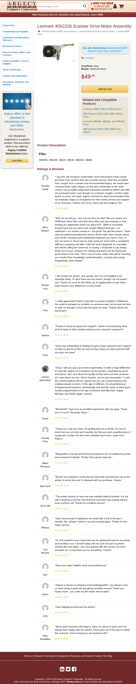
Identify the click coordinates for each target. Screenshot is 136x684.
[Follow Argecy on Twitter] (68, 669)
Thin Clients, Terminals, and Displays (16, 83)
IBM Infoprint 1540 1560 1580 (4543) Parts (102, 115)
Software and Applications (15, 76)
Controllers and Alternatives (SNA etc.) (16, 38)
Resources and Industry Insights (86, 656)
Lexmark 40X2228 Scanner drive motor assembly (105, 49)
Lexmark (89, 57)
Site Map (107, 656)
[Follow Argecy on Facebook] (74, 669)
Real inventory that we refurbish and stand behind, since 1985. (67, 14)
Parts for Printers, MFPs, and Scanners (16, 53)
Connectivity (9, 25)
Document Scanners (12, 46)
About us (28, 656)
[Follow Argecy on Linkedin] (62, 669)
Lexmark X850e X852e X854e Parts (102, 109)
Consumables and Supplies (15, 31)
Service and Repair (12, 70)
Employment (63, 656)
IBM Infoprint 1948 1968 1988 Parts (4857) (102, 130)
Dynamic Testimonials (45, 656)
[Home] (38, 31)
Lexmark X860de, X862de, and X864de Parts (104, 123)
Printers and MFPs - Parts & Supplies (16, 62)
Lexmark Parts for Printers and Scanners (97, 31)
